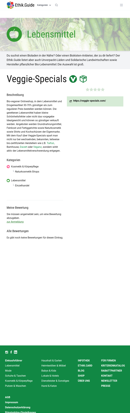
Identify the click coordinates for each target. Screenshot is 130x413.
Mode (8, 370)
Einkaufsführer (13, 360)
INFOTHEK (84, 360)
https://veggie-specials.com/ (89, 100)
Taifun (50, 143)
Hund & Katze (49, 385)
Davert (23, 146)
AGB (7, 397)
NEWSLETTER (109, 380)
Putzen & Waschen (15, 385)
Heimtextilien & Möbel (53, 365)
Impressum (11, 402)
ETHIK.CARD (85, 365)
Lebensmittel (12, 365)
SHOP (81, 375)
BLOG (81, 370)
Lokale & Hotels (50, 375)
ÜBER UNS (84, 380)
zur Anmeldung (15, 221)
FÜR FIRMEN (108, 360)
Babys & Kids (48, 370)
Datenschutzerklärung (17, 407)
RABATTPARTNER (111, 370)
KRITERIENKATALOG (113, 365)
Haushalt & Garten (51, 360)
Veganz (37, 146)
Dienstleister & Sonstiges (55, 380)
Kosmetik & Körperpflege (18, 380)
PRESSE (105, 385)
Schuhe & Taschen (15, 375)
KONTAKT (107, 375)
